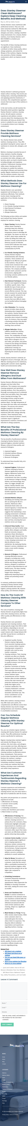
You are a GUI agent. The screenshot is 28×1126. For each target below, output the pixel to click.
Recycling (4, 1093)
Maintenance (5, 1087)
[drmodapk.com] (8, 1)
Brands (4, 1091)
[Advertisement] (14, 76)
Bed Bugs (4, 1100)
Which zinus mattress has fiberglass (15, 961)
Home (3, 1057)
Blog (3, 1061)
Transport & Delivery (7, 1089)
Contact (4, 1064)
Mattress (4, 1073)
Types (3, 1077)
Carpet (3, 1098)
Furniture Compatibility (7, 1082)
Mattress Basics (6, 1075)
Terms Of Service (14, 1114)
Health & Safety (6, 1084)
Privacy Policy (5, 1114)
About (3, 1059)
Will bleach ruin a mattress (13, 951)
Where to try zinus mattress (13, 963)
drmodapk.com (9, 1111)
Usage (3, 1080)
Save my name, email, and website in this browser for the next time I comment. (13, 1017)
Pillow (3, 1096)
